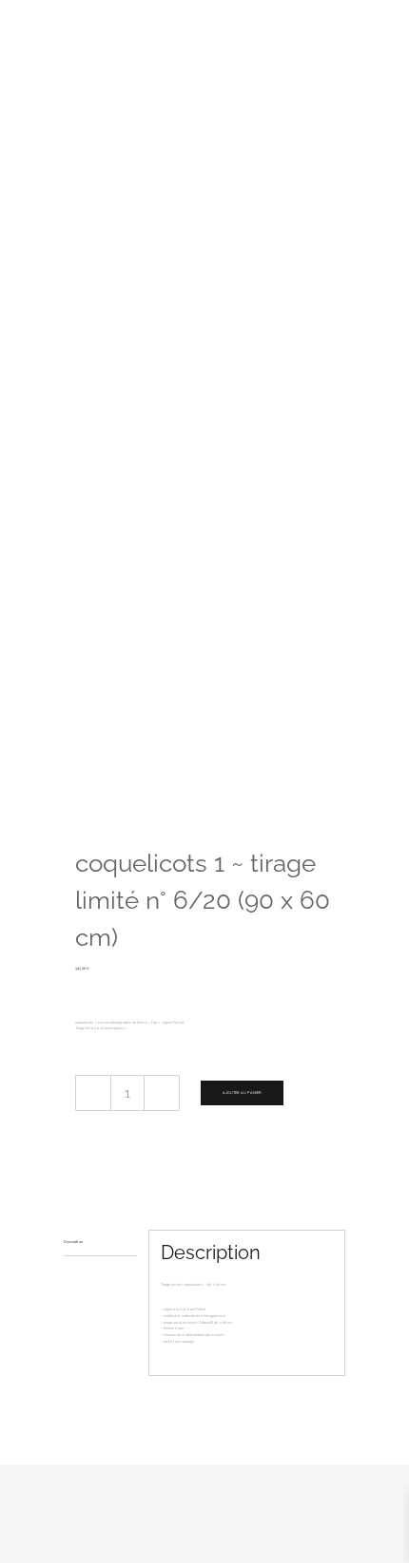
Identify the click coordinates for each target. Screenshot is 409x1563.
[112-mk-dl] (204, 423)
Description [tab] (73, 1241)
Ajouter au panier (242, 1092)
